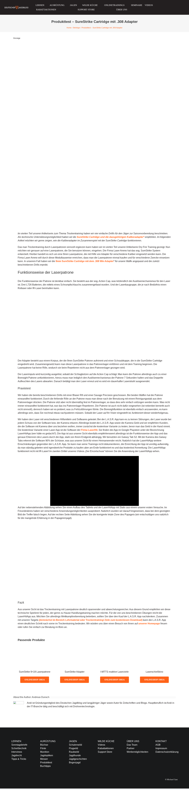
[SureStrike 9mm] (35, 652)
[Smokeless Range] (154, 652)
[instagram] (166, 764)
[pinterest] (175, 764)
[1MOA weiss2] (164, 5)
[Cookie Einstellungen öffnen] (6, 786)
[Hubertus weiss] (181, 5)
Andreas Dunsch (40, 697)
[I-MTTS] (114, 652)
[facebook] (156, 764)
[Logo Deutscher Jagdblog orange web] (16, 6)
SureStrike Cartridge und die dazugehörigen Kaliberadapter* (110, 237)
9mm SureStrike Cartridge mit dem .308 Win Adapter (85, 261)
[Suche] (152, 9)
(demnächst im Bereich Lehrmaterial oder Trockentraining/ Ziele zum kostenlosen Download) (90, 620)
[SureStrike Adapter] (74, 652)
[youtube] (170, 764)
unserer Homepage (149, 623)
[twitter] (161, 764)
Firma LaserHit (89, 430)
